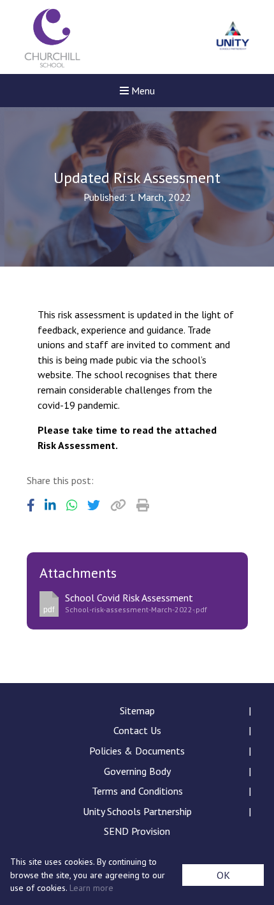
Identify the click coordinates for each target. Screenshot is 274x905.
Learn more (91, 888)
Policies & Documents (137, 750)
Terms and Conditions (137, 790)
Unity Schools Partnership (137, 811)
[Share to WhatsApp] (72, 505)
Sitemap (137, 710)
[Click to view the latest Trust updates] (233, 37)
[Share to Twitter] (93, 505)
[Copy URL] (118, 505)
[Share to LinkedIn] (50, 505)
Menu (142, 90)
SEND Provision (137, 831)
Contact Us (137, 730)
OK (223, 875)
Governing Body (137, 771)
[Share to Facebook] (31, 505)
